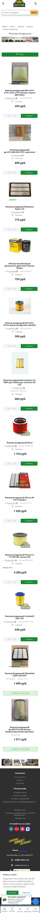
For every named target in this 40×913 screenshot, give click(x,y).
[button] (14, 83)
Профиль (35, 911)
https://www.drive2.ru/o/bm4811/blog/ (16, 829)
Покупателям (20, 788)
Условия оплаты (20, 792)
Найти (34, 12)
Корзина (20, 911)
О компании (20, 777)
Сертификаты (20, 818)
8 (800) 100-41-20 (22, 860)
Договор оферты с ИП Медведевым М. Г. (20, 802)
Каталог (12, 911)
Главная (4, 911)
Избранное (28, 911)
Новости (20, 780)
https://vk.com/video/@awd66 (22, 829)
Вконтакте (11, 829)
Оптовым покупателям (20, 799)
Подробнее (26, 893)
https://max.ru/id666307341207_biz (28, 829)
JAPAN (11, 568)
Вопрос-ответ (20, 810)
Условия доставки (20, 795)
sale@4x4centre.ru (22, 865)
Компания (20, 773)
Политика (20, 783)
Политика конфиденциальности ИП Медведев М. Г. (20, 814)
